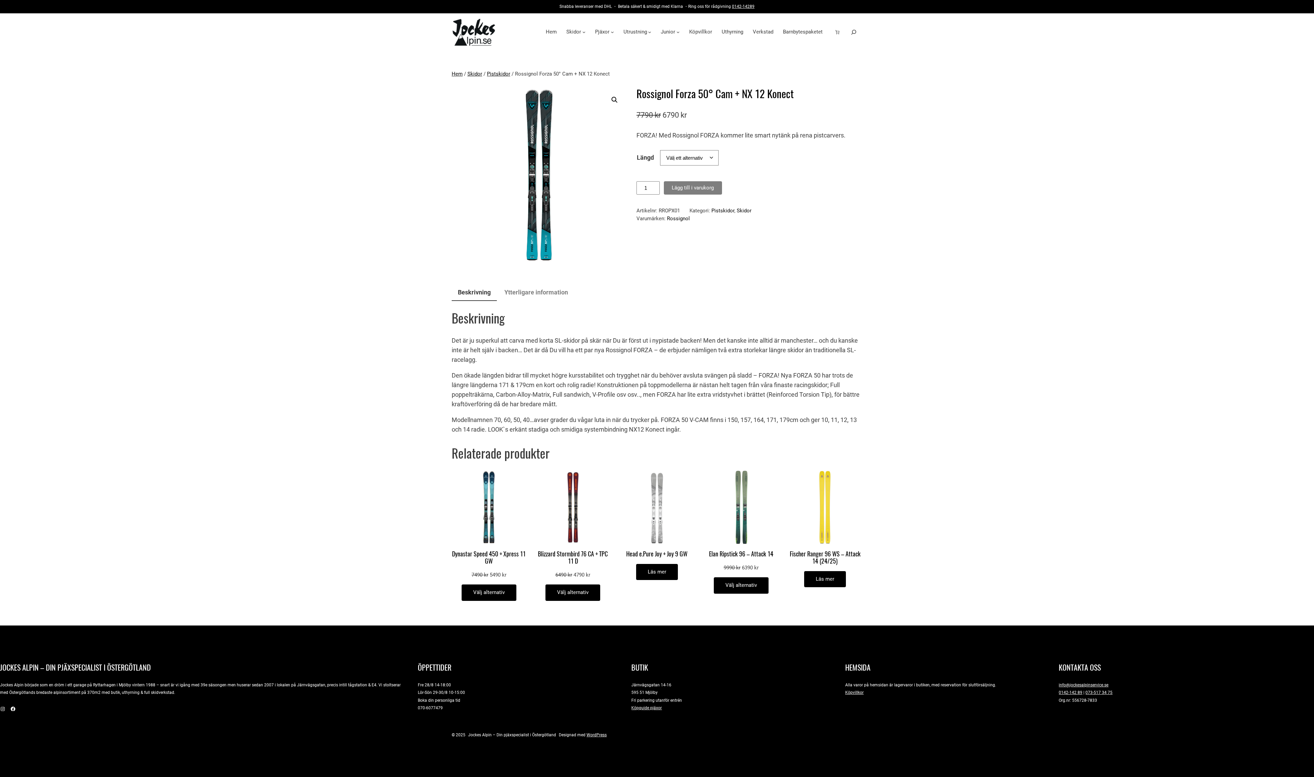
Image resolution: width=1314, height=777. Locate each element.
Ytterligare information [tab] (536, 292)
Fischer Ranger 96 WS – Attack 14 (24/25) (825, 558)
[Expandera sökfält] (853, 32)
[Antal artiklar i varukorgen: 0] (837, 32)
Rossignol (678, 218)
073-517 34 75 (1098, 692)
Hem (457, 74)
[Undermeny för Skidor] (583, 32)
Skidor (474, 74)
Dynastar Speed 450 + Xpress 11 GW (489, 558)
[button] (614, 100)
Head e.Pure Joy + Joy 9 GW (656, 554)
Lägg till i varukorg (693, 188)
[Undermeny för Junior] (678, 32)
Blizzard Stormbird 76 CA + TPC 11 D (573, 558)
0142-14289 (743, 6)
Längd (645, 157)
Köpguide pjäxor (646, 707)
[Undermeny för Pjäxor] (612, 32)
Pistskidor (498, 74)
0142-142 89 (1070, 692)
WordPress (597, 734)
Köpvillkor (854, 692)
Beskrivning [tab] (474, 292)
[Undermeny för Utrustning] (649, 32)
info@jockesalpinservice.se (1083, 684)
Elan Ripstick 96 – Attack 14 (741, 554)
